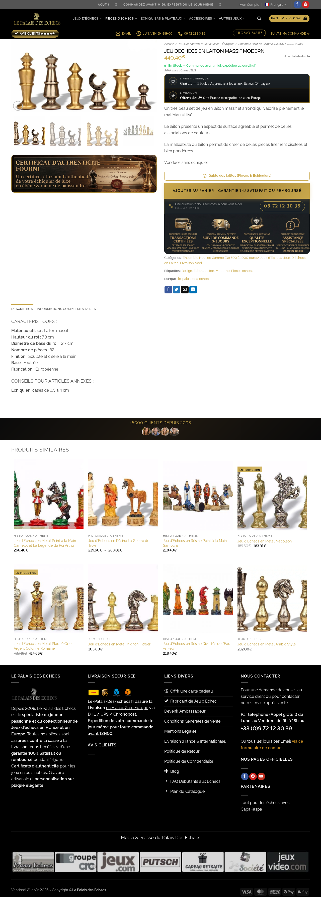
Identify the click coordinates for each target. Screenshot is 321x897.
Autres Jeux (230, 18)
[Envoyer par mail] (185, 289)
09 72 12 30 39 (282, 206)
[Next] (147, 75)
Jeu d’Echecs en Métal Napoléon (264, 541)
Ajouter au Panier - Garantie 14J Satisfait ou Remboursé (237, 191)
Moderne (223, 271)
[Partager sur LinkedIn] (193, 289)
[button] (289, 18)
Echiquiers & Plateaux (161, 18)
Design (187, 271)
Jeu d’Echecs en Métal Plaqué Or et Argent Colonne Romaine (43, 645)
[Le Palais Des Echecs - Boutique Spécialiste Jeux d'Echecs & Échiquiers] (38, 18)
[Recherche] (259, 18)
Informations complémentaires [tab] (66, 309)
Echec (198, 271)
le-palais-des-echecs (194, 279)
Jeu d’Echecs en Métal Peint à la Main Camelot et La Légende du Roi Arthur (45, 542)
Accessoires (200, 18)
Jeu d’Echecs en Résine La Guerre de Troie (118, 542)
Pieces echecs (242, 271)
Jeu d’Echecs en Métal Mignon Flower (119, 644)
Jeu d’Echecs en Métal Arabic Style (266, 644)
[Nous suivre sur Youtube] (261, 776)
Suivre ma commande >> (290, 33)
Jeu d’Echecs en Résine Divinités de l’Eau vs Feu (196, 645)
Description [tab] (22, 309)
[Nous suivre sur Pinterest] (305, 4)
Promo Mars (249, 33)
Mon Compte (249, 5)
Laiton (209, 271)
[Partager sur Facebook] (168, 289)
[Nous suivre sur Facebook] (297, 4)
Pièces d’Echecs (119, 18)
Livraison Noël (191, 263)
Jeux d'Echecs (271, 258)
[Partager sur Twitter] (176, 289)
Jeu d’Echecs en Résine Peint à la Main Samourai (195, 542)
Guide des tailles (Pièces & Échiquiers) (240, 175)
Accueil (169, 44)
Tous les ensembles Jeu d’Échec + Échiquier (206, 44)
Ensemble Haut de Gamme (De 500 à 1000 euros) (270, 44)
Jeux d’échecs (85, 18)
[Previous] (20, 75)
